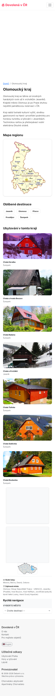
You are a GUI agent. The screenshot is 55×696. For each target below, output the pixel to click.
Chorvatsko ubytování (12, 681)
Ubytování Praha (10, 656)
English (8, 644)
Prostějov (10, 217)
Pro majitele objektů (11, 637)
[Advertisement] (27, 44)
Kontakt (5, 634)
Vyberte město (12, 605)
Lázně (4, 662)
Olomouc (23, 211)
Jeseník (9, 211)
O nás (4, 631)
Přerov (35, 211)
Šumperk (24, 217)
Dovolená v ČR (16, 5)
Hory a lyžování (9, 659)
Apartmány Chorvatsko (13, 684)
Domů (6, 83)
